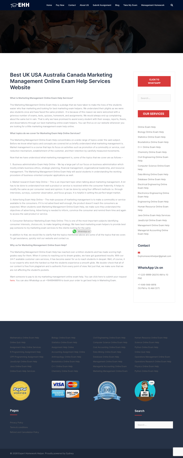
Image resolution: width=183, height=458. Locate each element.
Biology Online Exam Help (151, 132)
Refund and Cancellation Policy (24, 432)
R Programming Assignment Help (25, 352)
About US (84, 5)
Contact (72, 5)
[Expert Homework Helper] (20, 5)
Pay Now (60, 5)
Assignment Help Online (63, 347)
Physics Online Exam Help (147, 366)
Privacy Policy (16, 422)
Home (49, 5)
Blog (117, 5)
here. (12, 280)
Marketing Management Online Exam (110, 371)
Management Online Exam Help (153, 225)
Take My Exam (130, 5)
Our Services (153, 113)
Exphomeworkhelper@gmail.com (154, 256)
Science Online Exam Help (147, 342)
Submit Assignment (102, 5)
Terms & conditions (19, 427)
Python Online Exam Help (146, 347)
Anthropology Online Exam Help (66, 357)
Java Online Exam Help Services (154, 215)
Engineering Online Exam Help (153, 201)
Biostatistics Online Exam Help (153, 142)
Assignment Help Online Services (25, 347)
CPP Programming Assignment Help (26, 357)
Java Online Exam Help (21, 366)
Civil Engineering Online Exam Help (109, 337)
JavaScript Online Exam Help (152, 220)
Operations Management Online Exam (152, 357)
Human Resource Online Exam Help (151, 337)
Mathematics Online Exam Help (24, 337)
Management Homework (152, 5)
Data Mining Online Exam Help (153, 174)
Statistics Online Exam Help (152, 137)
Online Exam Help (147, 127)
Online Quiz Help (18, 342)
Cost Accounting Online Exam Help (109, 347)
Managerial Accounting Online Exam (110, 366)
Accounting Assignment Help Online (68, 352)
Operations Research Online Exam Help (153, 361)
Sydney (70, 453)
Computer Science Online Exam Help (110, 342)
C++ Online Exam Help (149, 147)
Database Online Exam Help (152, 179)
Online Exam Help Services (22, 371)
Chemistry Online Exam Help (152, 152)
